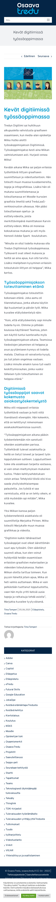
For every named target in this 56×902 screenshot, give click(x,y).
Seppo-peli (12, 762)
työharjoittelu (13, 834)
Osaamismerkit (14, 741)
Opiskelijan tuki (14, 736)
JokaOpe (10, 700)
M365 (9, 726)
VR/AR (9, 850)
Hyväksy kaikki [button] (29, 896)
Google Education (15, 694)
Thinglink (11, 803)
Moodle (10, 731)
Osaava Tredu (10, 613)
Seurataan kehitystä (17, 767)
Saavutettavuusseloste (37, 874)
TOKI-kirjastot (13, 808)
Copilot (10, 668)
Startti (9, 773)
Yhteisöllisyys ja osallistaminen (23, 855)
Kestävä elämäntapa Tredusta (22, 705)
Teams (9, 783)
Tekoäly (10, 798)
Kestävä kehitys (14, 710)
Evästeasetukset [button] (11, 896)
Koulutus (10, 720)
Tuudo (9, 829)
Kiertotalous (12, 715)
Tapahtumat (12, 778)
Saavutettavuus (14, 757)
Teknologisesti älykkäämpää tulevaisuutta (21, 791)
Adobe (9, 658)
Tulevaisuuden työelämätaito (21, 814)
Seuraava (43, 56)
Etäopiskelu (38, 609)
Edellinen (29, 56)
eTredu (9, 684)
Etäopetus (11, 674)
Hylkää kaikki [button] (43, 896)
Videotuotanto (14, 840)
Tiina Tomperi (10, 609)
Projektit (10, 752)
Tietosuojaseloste (16, 874)
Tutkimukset (13, 824)
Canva (9, 663)
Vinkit (9, 845)
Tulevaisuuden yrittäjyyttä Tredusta (25, 819)
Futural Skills (13, 689)
